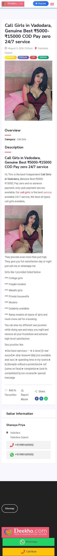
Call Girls (21, 139)
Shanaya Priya (15, 425)
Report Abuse (24, 397)
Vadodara (43, 48)
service (47, 192)
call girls (25, 192)
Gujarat (8, 52)
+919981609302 (24, 454)
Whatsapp (31, 541)
